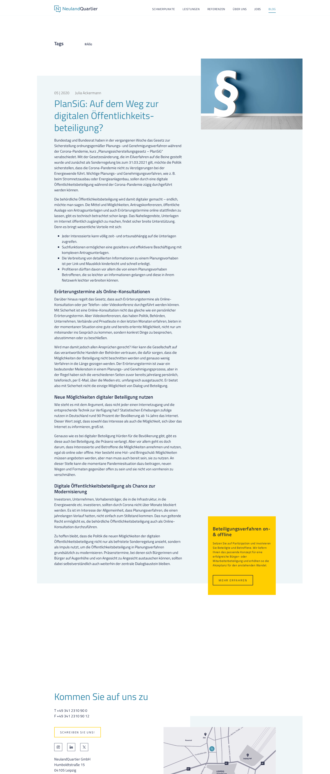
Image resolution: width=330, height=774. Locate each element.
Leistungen (191, 9)
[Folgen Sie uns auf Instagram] (58, 747)
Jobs (257, 9)
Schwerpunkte (163, 9)
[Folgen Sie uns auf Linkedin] (71, 747)
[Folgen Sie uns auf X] (84, 747)
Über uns (240, 9)
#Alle (88, 44)
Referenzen (216, 9)
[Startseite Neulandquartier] (76, 9)
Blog (272, 9)
